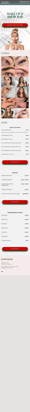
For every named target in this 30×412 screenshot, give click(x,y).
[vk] (2, 271)
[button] (15, 162)
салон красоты (5, 2)
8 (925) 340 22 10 (24, 1)
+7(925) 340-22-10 (5, 262)
